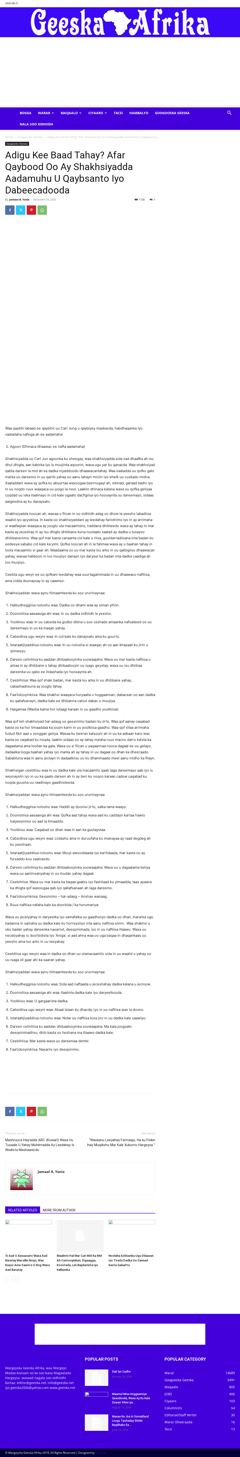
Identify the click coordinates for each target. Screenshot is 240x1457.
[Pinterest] (31, 210)
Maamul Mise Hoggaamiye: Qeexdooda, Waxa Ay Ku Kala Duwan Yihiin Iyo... (131, 1398)
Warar (44, 113)
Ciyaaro (95, 113)
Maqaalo (69, 113)
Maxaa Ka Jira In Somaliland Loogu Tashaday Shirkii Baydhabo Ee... (130, 1421)
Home (9, 137)
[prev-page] (8, 1279)
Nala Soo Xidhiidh (36, 124)
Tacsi (118, 113)
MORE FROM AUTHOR (59, 1210)
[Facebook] (10, 210)
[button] (229, 113)
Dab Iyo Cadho (121, 1371)
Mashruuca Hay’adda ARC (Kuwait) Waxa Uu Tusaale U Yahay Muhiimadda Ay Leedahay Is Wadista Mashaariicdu (39, 1145)
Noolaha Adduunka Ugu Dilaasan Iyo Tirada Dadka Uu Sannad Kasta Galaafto (131, 1260)
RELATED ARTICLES (22, 1210)
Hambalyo (138, 113)
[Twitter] (20, 210)
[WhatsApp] (42, 210)
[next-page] (16, 1279)
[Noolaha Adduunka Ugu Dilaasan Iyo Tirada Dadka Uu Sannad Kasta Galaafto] (132, 1236)
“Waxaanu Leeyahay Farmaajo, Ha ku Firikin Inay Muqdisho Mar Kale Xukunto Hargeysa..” (121, 1142)
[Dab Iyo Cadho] (96, 1378)
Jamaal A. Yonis (19, 199)
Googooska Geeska (172, 113)
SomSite (100, 1453)
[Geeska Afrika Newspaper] (120, 22)
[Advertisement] (120, 72)
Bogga (25, 113)
